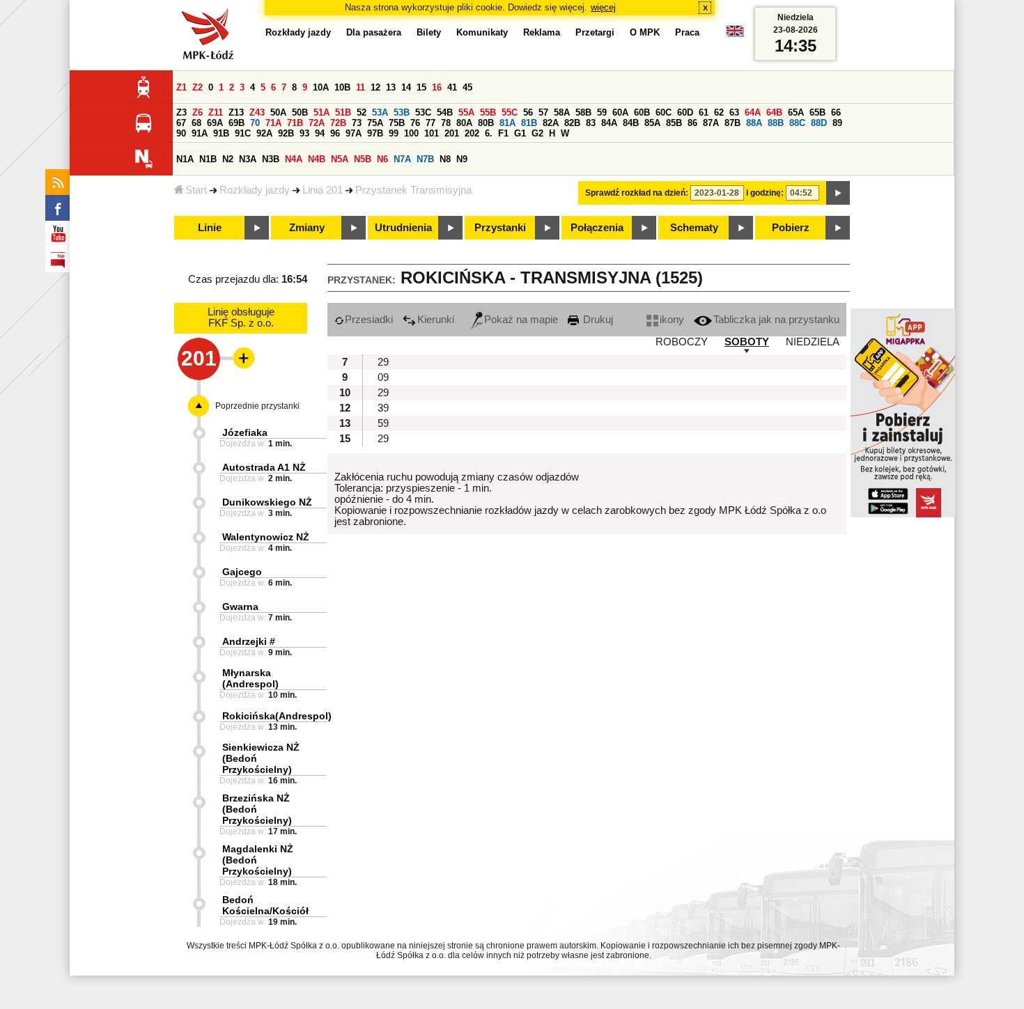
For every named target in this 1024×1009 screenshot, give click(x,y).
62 (719, 112)
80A (464, 123)
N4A (293, 159)
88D (819, 123)
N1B (208, 159)
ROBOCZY (681, 341)
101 (431, 133)
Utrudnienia (403, 227)
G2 (537, 133)
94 (320, 133)
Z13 (236, 112)
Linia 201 (322, 190)
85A (652, 123)
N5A (339, 159)
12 (375, 87)
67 (181, 123)
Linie (210, 227)
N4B (316, 159)
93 (304, 133)
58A (562, 112)
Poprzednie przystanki (257, 406)
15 (421, 87)
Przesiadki (369, 319)
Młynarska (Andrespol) (250, 678)
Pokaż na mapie (521, 319)
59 (602, 112)
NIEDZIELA (812, 341)
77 (430, 123)
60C (663, 112)
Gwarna (240, 606)
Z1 (181, 87)
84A (609, 123)
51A (321, 112)
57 (543, 112)
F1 (503, 133)
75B (397, 123)
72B (338, 123)
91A (200, 133)
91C (243, 133)
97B (375, 133)
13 (391, 87)
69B (236, 123)
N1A (185, 159)
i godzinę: (765, 193)
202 (472, 133)
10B (342, 87)
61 (703, 112)
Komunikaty (482, 32)
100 (411, 133)
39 (383, 408)
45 (467, 87)
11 (360, 87)
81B (529, 123)
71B (295, 123)
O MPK (645, 32)
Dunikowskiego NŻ (267, 502)
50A (278, 112)
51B (343, 112)
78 (446, 123)
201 (451, 133)
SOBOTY (746, 341)
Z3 (181, 112)
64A (753, 112)
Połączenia (597, 227)
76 (415, 123)
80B (486, 123)
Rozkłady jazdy (254, 190)
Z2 (197, 87)
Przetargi (594, 32)
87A (711, 123)
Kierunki (435, 319)
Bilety (429, 32)
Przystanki (500, 227)
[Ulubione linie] (239, 357)
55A (466, 112)
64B (774, 112)
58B (583, 112)
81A (507, 123)
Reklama (541, 32)
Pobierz (790, 227)
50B (300, 112)
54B (445, 112)
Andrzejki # (248, 641)
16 (437, 87)
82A (551, 123)
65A (796, 112)
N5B (362, 159)
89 (837, 123)
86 (692, 123)
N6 (382, 159)
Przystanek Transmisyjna (413, 190)
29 (383, 362)
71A (273, 123)
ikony (672, 319)
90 (181, 133)
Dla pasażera (373, 32)
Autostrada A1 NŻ (264, 467)
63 (734, 112)
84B (631, 123)
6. (488, 133)
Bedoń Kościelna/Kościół (265, 905)
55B (488, 112)
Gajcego (242, 571)
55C (510, 112)
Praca (687, 32)
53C (423, 112)
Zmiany (307, 227)
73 (357, 123)
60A (620, 112)
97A (354, 133)
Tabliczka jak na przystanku (776, 319)
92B (286, 133)
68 (196, 123)
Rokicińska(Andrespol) (277, 715)
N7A (402, 159)
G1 (520, 133)
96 (335, 133)
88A (754, 123)
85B (674, 123)
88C (797, 123)
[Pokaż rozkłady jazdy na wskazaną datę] (838, 193)
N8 (445, 159)
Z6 (197, 112)
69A (215, 123)
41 (452, 87)
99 (393, 133)
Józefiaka (244, 432)
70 (255, 123)
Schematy (694, 227)
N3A (247, 159)
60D (685, 112)
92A (264, 133)
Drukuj (596, 319)
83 (591, 123)
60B (642, 112)
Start (196, 190)
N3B (270, 159)
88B (776, 123)
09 (383, 377)
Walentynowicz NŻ (265, 536)
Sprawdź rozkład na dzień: (636, 193)
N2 (227, 159)
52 (361, 112)
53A (380, 112)
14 (406, 87)
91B (221, 133)
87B (732, 123)
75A (375, 123)
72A (317, 123)
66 (836, 112)
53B (402, 112)
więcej (603, 7)
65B (817, 112)
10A (321, 87)
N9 (461, 159)
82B (572, 123)
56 (528, 112)
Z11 (215, 112)
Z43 (257, 112)
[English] (735, 34)
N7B (425, 159)
